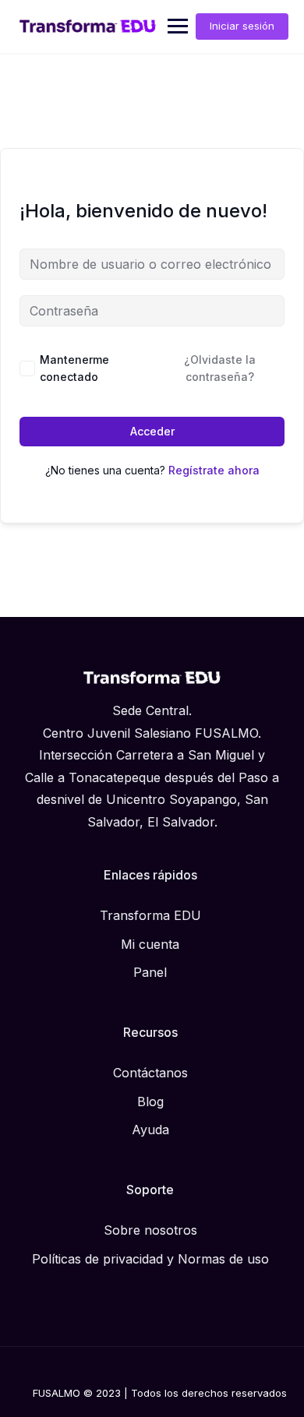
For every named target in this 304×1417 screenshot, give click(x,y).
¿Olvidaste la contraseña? (220, 368)
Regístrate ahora (214, 470)
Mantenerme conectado (74, 368)
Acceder (152, 431)
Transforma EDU (150, 915)
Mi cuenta (150, 944)
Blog (150, 1101)
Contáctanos (150, 1072)
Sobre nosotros (150, 1230)
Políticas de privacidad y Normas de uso (150, 1259)
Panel (150, 972)
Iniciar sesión (242, 25)
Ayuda (150, 1129)
